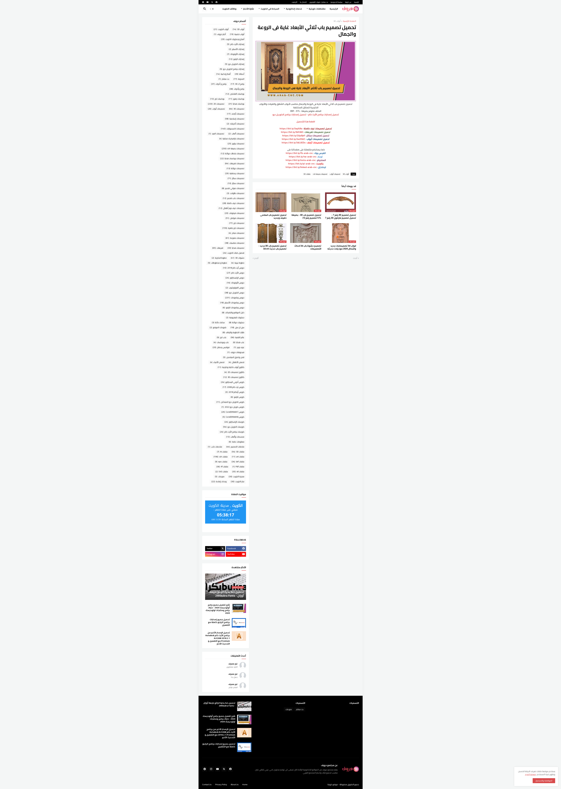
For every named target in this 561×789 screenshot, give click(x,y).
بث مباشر (224, 79)
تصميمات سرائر (236, 183)
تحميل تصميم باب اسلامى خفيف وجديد (273, 217)
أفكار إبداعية (223, 74)
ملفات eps (221, 461)
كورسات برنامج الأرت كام (232, 432)
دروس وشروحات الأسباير (232, 302)
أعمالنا (239, 74)
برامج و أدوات (218, 84)
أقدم (256, 258)
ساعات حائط (218, 322)
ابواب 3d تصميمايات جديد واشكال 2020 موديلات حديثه (341, 247)
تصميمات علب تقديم (233, 198)
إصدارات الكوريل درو (234, 64)
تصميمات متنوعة (235, 238)
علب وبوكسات (221, 342)
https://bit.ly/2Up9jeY (293, 135)
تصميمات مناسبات (234, 243)
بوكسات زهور (236, 99)
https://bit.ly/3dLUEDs (293, 142)
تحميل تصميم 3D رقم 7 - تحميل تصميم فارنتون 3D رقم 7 (340, 217)
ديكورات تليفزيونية (235, 317)
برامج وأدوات (236, 89)
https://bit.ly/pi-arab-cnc (301, 164)
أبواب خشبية (237, 34)
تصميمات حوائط (235, 168)
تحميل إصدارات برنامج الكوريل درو (289, 114)
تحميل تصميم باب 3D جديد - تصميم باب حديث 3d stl (272, 247)
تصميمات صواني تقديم (233, 188)
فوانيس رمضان (221, 347)
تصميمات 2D (216, 104)
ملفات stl (238, 471)
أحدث (355, 258)
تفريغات (217, 248)
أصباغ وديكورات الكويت (232, 39)
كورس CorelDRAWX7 (232, 412)
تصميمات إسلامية (234, 119)
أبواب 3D (337, 21)
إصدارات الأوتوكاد (235, 54)
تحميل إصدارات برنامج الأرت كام (323, 114)
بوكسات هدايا (236, 104)
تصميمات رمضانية (234, 173)
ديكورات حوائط (236, 322)
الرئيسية (356, 2)
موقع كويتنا (333, 784)
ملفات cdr (221, 457)
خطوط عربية (237, 263)
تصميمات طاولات (235, 193)
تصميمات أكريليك (235, 124)
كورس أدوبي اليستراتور (232, 382)
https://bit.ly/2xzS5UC (293, 139)
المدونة (238, 79)
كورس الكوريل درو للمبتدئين (230, 402)
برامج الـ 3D (237, 84)
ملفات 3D (306, 174)
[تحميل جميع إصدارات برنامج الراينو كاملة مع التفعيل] (239, 623)
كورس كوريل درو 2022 (232, 407)
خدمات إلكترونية (294, 9)
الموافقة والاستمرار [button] (544, 781)
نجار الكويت (237, 481)
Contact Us (207, 784)
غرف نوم (239, 347)
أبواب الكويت (221, 29)
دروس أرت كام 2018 (233, 268)
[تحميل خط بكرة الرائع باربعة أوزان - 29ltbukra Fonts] (244, 706)
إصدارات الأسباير (236, 49)
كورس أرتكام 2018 (234, 392)
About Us (235, 784)
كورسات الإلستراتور (234, 422)
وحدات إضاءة (219, 481)
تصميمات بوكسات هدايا (232, 158)
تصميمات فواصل (235, 218)
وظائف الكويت (229, 9)
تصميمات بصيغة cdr (320, 174)
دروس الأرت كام (235, 273)
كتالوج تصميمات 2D (234, 372)
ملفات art (238, 457)
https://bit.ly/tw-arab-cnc (302, 156)
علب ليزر (221, 337)
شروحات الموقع (218, 327)
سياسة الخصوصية (336, 2)
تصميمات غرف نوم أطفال (231, 208)
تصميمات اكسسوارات (232, 129)
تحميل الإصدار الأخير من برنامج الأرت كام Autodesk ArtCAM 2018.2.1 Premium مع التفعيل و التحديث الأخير (217, 638)
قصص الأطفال (236, 362)
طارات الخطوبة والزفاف (233, 332)
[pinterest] (203, 2)
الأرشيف (294, 2)
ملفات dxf (238, 461)
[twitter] (212, 2)
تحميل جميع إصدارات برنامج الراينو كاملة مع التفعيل (219, 622)
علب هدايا (238, 342)
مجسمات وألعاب (235, 437)
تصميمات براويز (236, 143)
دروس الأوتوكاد (235, 283)
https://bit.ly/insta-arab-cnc (301, 160)
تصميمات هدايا (235, 248)
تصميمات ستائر (236, 178)
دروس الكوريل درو (234, 293)
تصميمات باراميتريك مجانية (231, 138)
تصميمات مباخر (236, 233)
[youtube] (208, 2)
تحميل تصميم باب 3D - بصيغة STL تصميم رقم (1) (306, 217)
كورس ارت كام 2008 (233, 387)
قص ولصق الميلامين (233, 357)
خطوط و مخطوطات (217, 263)
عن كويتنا (348, 2)
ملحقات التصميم (235, 447)
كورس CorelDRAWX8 (233, 417)
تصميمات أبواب (335, 174)
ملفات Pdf (238, 466)
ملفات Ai (222, 452)
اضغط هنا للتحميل (305, 121)
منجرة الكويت (236, 476)
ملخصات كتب (215, 447)
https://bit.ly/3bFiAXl (292, 132)
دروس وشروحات (234, 297)
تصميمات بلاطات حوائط (232, 153)
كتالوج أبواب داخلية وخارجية (231, 367)
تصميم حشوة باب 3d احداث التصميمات (307, 247)
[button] (211, 8)
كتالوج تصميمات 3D (233, 377)
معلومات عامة (236, 442)
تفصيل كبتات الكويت (233, 253)
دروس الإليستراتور (234, 278)
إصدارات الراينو (236, 59)
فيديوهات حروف (235, 352)
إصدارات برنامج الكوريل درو (232, 69)
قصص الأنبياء (217, 362)
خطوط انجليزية (219, 258)
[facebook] (216, 2)
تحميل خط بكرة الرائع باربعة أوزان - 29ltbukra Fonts (219, 704)
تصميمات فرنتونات (234, 213)
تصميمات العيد (216, 133)
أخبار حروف (220, 34)
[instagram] (211, 769)
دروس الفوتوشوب (235, 288)
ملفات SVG (221, 471)
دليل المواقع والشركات (233, 312)
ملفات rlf (222, 466)
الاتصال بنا (303, 2)
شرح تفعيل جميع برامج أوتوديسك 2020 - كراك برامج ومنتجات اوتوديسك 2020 (218, 609)
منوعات (219, 476)
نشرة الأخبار (248, 9)
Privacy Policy (221, 784)
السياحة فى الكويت (270, 9)
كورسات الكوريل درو (233, 427)
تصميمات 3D (236, 109)
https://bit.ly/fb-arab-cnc (299, 153)
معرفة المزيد (530, 774)
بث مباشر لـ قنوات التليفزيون (318, 2)
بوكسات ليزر (217, 99)
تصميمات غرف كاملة (233, 203)
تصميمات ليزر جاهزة (233, 228)
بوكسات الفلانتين (235, 94)
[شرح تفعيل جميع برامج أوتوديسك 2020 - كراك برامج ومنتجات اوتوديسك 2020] (239, 608)
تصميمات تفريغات (234, 163)
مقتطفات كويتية (317, 9)
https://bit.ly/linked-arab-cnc (301, 167)
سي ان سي (237, 327)
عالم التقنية (237, 337)
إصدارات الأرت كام (235, 44)
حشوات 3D (237, 258)
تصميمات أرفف (235, 114)
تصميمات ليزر (236, 223)
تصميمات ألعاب (236, 133)
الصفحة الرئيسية (349, 21)
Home (244, 784)
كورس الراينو (237, 397)
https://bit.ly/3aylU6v (291, 128)
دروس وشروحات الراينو (233, 307)
